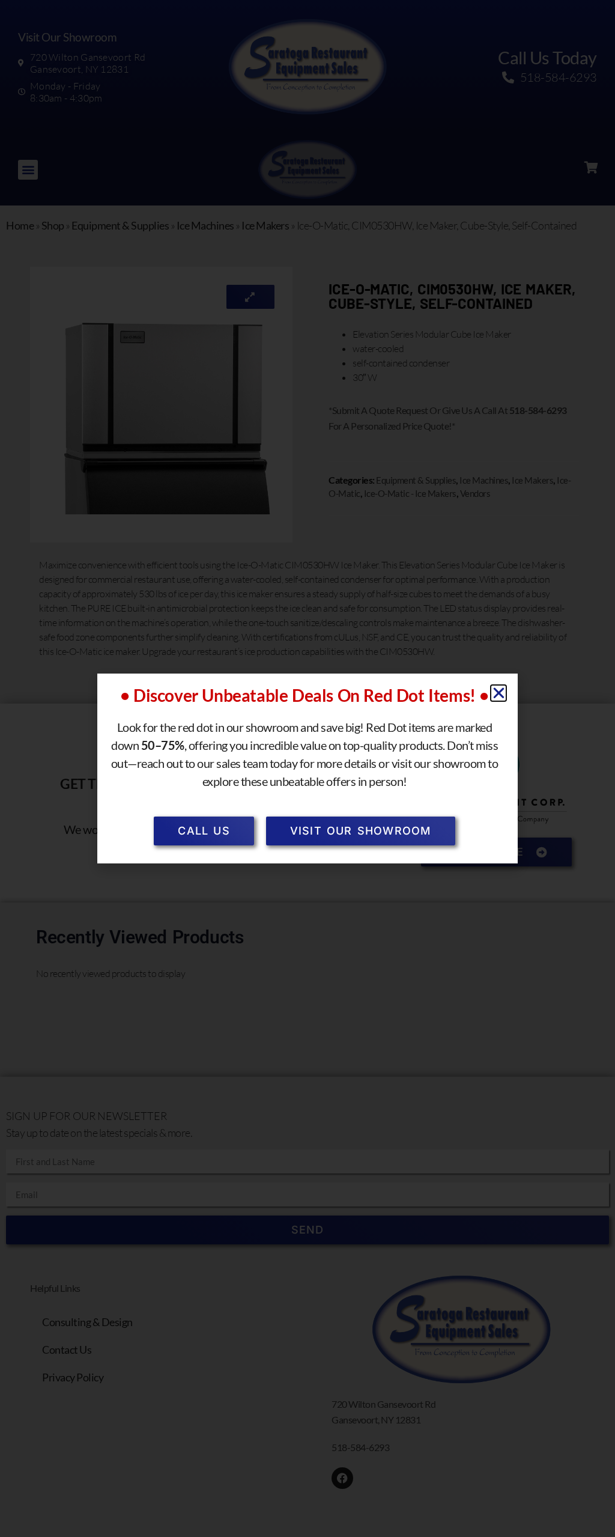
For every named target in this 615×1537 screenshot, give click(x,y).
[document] (307, 768)
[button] (498, 693)
